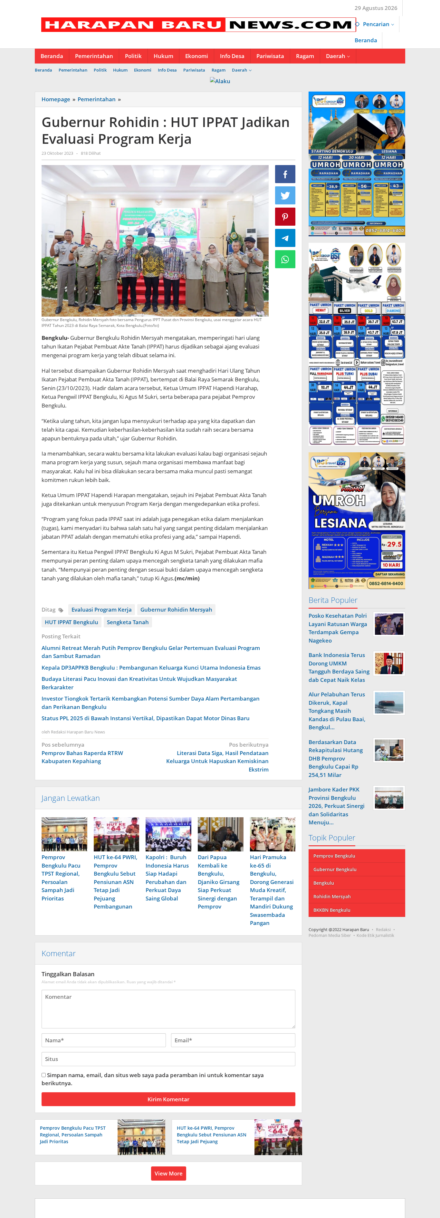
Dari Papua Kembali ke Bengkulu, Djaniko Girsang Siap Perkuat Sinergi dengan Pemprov (218, 881)
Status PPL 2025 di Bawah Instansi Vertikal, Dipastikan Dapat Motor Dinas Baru (146, 718)
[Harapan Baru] (195, 24)
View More (169, 1173)
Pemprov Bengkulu (334, 855)
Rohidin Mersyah (332, 896)
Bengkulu (323, 882)
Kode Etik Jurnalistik (375, 935)
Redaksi (383, 929)
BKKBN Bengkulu (331, 910)
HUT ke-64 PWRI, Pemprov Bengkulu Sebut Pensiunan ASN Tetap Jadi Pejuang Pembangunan (116, 881)
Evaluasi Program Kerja (102, 609)
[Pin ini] (285, 217)
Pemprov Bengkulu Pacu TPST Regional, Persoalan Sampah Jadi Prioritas (73, 1134)
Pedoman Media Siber (330, 935)
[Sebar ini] (285, 174)
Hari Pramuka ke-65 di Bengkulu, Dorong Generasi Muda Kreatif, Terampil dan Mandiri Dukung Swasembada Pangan (272, 890)
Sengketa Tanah (128, 622)
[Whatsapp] (285, 259)
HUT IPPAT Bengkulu (71, 622)
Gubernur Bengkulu (335, 869)
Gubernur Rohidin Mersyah (176, 609)
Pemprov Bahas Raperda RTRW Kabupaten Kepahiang (82, 753)
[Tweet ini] (285, 195)
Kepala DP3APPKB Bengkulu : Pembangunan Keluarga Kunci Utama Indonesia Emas (151, 667)
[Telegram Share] (285, 238)
